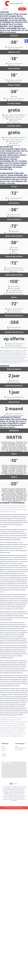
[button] (26, 41)
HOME (3, 746)
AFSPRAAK (4, 754)
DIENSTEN (4, 750)
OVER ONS (4, 748)
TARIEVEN (4, 752)
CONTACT (4, 756)
